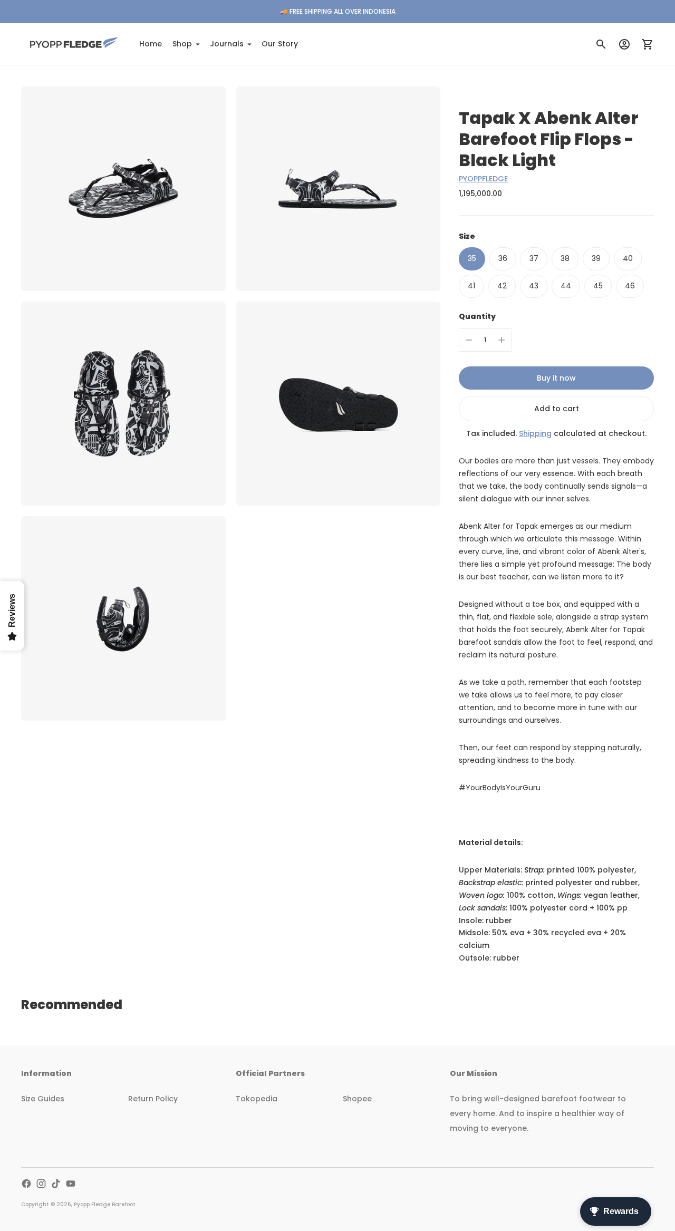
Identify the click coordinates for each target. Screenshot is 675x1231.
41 (471, 285)
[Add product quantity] (501, 340)
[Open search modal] (601, 44)
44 (566, 285)
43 (533, 285)
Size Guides (42, 1098)
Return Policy (153, 1098)
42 (502, 285)
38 (565, 258)
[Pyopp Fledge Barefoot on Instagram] (41, 1183)
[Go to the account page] (624, 44)
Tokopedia (256, 1098)
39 (596, 258)
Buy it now (556, 378)
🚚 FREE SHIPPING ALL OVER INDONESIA (338, 11)
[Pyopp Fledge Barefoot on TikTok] (56, 1183)
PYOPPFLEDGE (483, 178)
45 (598, 285)
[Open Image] (123, 188)
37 (533, 258)
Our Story (280, 43)
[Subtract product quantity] (468, 340)
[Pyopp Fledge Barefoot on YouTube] (70, 1183)
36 (502, 258)
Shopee (357, 1098)
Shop (182, 43)
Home (150, 43)
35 (472, 258)
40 (628, 258)
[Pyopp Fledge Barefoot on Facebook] (26, 1183)
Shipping (535, 433)
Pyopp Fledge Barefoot (105, 1204)
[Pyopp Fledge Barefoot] (74, 44)
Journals (227, 43)
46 (630, 285)
